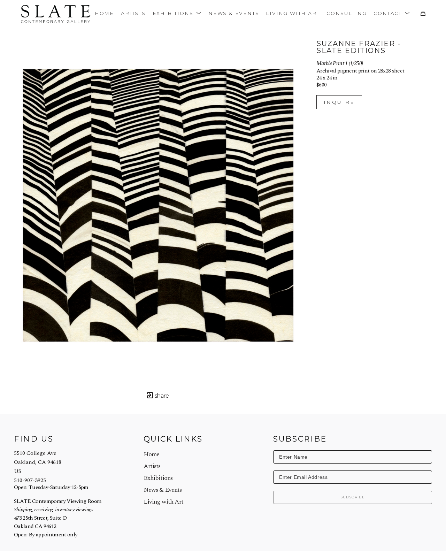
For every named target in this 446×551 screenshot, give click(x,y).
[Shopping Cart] (423, 13)
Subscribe (352, 497)
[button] (177, 13)
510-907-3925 (30, 480)
